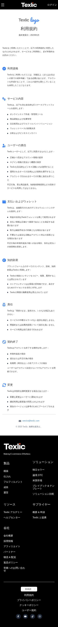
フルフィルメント (13, 482)
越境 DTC (38, 475)
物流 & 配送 (10, 557)
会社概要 (8, 535)
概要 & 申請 (39, 512)
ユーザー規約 (29, 610)
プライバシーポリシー (29, 600)
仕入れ (7, 476)
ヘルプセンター (12, 517)
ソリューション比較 (43, 494)
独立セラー (38, 469)
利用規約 (29, 595)
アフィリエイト (12, 546)
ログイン (52, 4)
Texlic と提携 (39, 517)
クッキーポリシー (29, 605)
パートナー (9, 552)
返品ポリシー (11, 562)
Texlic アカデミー (13, 512)
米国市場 (37, 480)
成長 (6, 487)
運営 (6, 492)
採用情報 (8, 541)
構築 (6, 471)
